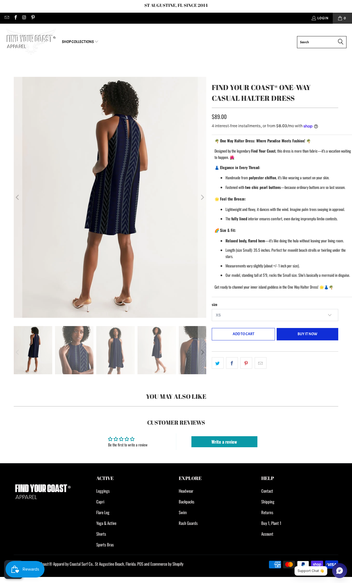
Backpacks (186, 501)
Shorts (101, 534)
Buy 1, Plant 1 (271, 523)
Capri (100, 501)
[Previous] (17, 197)
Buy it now (307, 334)
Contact (267, 491)
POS (140, 564)
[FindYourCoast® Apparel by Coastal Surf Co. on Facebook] (15, 18)
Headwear (186, 491)
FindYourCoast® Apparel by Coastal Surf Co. (60, 564)
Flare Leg (102, 512)
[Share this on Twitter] (218, 363)
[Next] (202, 197)
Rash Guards (188, 523)
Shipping (267, 501)
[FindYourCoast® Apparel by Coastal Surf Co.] (31, 42)
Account (267, 534)
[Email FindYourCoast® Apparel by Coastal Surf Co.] (6, 18)
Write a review (224, 441)
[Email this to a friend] (260, 363)
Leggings (103, 491)
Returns (267, 512)
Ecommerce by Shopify (166, 564)
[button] (80, 42)
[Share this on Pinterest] (246, 363)
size (214, 304)
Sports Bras (105, 544)
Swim (183, 512)
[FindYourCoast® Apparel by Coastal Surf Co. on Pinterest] (32, 18)
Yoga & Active (106, 523)
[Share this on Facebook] (232, 363)
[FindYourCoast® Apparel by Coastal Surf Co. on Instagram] (23, 18)
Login (323, 18)
